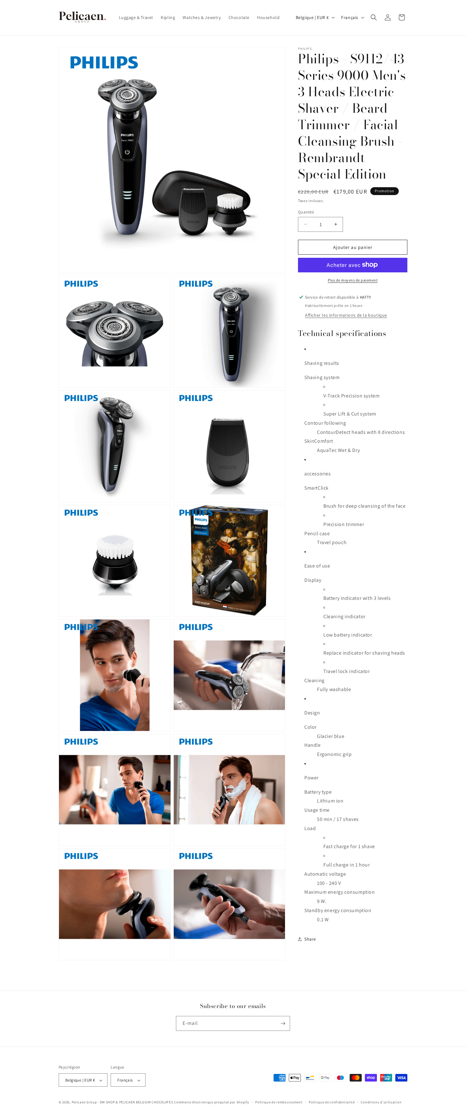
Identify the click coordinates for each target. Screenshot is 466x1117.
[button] (374, 17)
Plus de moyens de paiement (353, 279)
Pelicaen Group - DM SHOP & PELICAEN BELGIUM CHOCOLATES (122, 1102)
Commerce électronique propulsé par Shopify (211, 1102)
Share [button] (310, 939)
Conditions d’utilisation (381, 1102)
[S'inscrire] (283, 1023)
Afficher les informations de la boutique (346, 315)
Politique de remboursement (278, 1102)
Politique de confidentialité (332, 1102)
